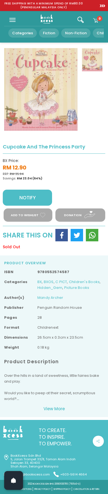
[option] (43, 5)
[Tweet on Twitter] (77, 235)
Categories (22, 33)
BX (39, 281)
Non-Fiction (76, 33)
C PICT (61, 281)
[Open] (13, 480)
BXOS (49, 281)
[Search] (80, 20)
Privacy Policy (42, 489)
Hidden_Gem (49, 287)
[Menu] (12, 20)
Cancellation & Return (86, 489)
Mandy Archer (50, 297)
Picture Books (76, 287)
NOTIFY (27, 197)
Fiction (49, 33)
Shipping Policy (62, 489)
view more (54, 409)
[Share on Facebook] (61, 235)
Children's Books (84, 281)
